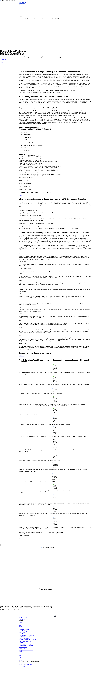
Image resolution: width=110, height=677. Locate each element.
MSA (20, 654)
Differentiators (88, 66)
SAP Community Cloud (25, 636)
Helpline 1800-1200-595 (25, 664)
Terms (20, 660)
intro (1, 62)
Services (78, 66)
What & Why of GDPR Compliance (36, 66)
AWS (20, 623)
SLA (20, 655)
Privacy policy (22, 653)
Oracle (20, 626)
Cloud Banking (23, 631)
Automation (22, 642)
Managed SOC (23, 648)
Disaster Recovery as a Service (27, 639)
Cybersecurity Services (69, 2)
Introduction (21, 66)
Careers (82, 2)
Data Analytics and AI (25, 641)
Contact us (87, 2)
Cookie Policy (22, 667)
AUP (20, 657)
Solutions (42, 2)
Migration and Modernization (27, 635)
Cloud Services (23, 632)
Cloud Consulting (23, 633)
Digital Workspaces (24, 638)
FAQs (20, 658)
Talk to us (21, 195)
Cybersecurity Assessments (26, 645)
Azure (20, 622)
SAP (55, 2)
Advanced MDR (23, 647)
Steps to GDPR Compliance (55, 66)
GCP (20, 625)
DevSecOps (22, 651)
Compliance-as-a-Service (40, 18)
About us (77, 2)
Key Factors (68, 66)
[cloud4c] (23, 3)
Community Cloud (24, 629)
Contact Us (3, 59)
